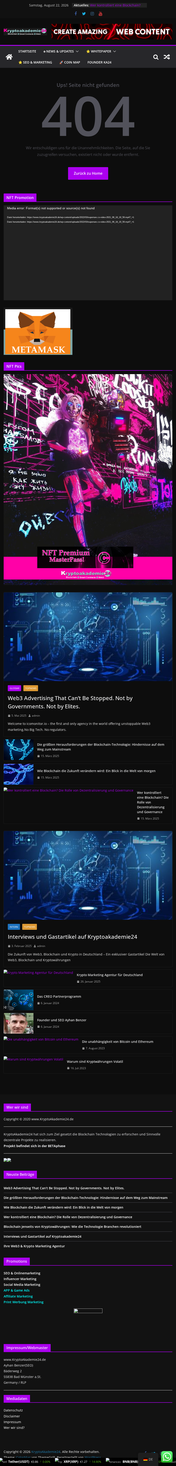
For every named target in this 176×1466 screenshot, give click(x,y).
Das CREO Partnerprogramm (59, 996)
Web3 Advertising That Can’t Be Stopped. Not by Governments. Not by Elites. (70, 702)
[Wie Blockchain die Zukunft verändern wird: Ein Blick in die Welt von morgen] (18, 774)
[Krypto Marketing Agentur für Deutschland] (38, 978)
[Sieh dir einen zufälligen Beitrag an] (166, 56)
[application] (88, 252)
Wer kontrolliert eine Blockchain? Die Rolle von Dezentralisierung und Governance (153, 802)
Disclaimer (12, 1416)
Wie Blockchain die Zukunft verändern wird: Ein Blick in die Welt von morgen (96, 771)
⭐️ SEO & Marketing (35, 62)
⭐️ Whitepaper (98, 51)
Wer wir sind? (14, 1427)
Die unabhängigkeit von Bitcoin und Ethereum (117, 1041)
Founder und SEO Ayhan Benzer (61, 1020)
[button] (76, 51)
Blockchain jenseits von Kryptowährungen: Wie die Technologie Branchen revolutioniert (72, 1226)
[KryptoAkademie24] (9, 56)
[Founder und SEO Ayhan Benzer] (18, 1023)
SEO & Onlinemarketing (22, 1273)
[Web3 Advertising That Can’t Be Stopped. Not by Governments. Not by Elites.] (88, 636)
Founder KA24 (99, 62)
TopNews (30, 688)
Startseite (27, 51)
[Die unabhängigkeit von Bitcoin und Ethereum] (41, 1045)
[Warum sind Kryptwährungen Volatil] (33, 1065)
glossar (14, 688)
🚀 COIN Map (69, 62)
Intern (14, 926)
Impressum (12, 1422)
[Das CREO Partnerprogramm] (18, 1000)
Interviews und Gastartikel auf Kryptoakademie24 (72, 936)
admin (36, 716)
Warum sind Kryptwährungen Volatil (95, 1061)
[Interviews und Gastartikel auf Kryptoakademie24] (88, 875)
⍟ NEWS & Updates (59, 51)
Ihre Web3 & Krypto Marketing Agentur (34, 1246)
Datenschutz (13, 1410)
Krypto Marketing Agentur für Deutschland (110, 975)
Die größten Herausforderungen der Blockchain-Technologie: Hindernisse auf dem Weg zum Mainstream (100, 746)
